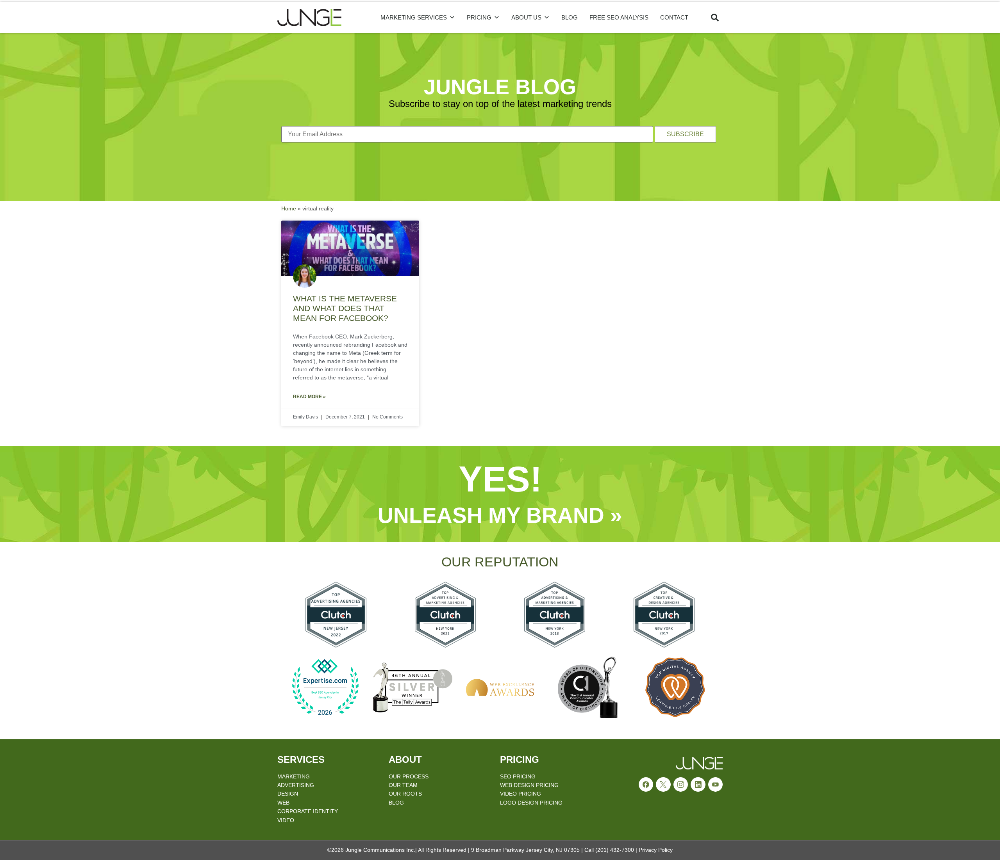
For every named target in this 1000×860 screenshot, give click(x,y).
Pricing (479, 17)
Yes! (500, 479)
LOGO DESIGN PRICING (531, 802)
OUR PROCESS (409, 776)
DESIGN (287, 794)
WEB (283, 802)
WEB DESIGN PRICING (529, 785)
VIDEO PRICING (520, 794)
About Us (526, 17)
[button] (715, 17)
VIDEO (285, 820)
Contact (674, 17)
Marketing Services (413, 17)
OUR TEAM (403, 785)
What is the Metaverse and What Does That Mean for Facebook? (345, 308)
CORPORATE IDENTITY (307, 811)
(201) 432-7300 (614, 850)
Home (288, 209)
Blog (569, 17)
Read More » (309, 396)
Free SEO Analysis (618, 17)
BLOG (396, 802)
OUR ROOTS (405, 794)
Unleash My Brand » (500, 515)
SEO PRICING (518, 776)
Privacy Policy (656, 850)
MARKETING (293, 776)
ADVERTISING (295, 785)
